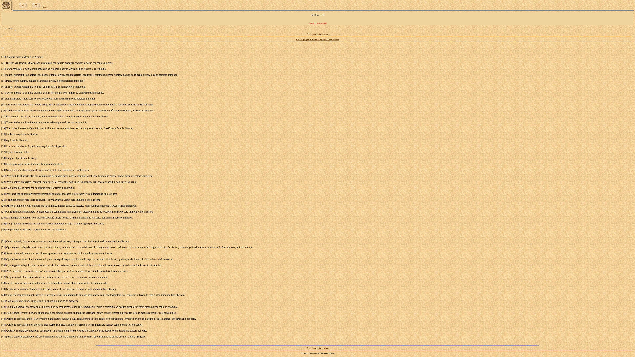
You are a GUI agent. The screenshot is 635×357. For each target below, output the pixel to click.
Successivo (323, 34)
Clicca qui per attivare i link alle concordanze (317, 39)
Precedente (312, 34)
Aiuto (45, 7)
